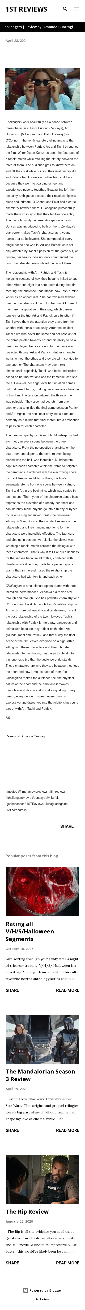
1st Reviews (26, 8)
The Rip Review (27, 1211)
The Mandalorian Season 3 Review (40, 1075)
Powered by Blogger (45, 1290)
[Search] (65, 8)
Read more (67, 990)
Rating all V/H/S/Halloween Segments (30, 931)
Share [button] (67, 826)
